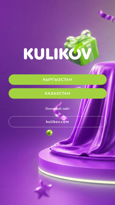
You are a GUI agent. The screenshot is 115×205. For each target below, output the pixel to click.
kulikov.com (57, 121)
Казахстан (57, 93)
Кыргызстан (57, 79)
